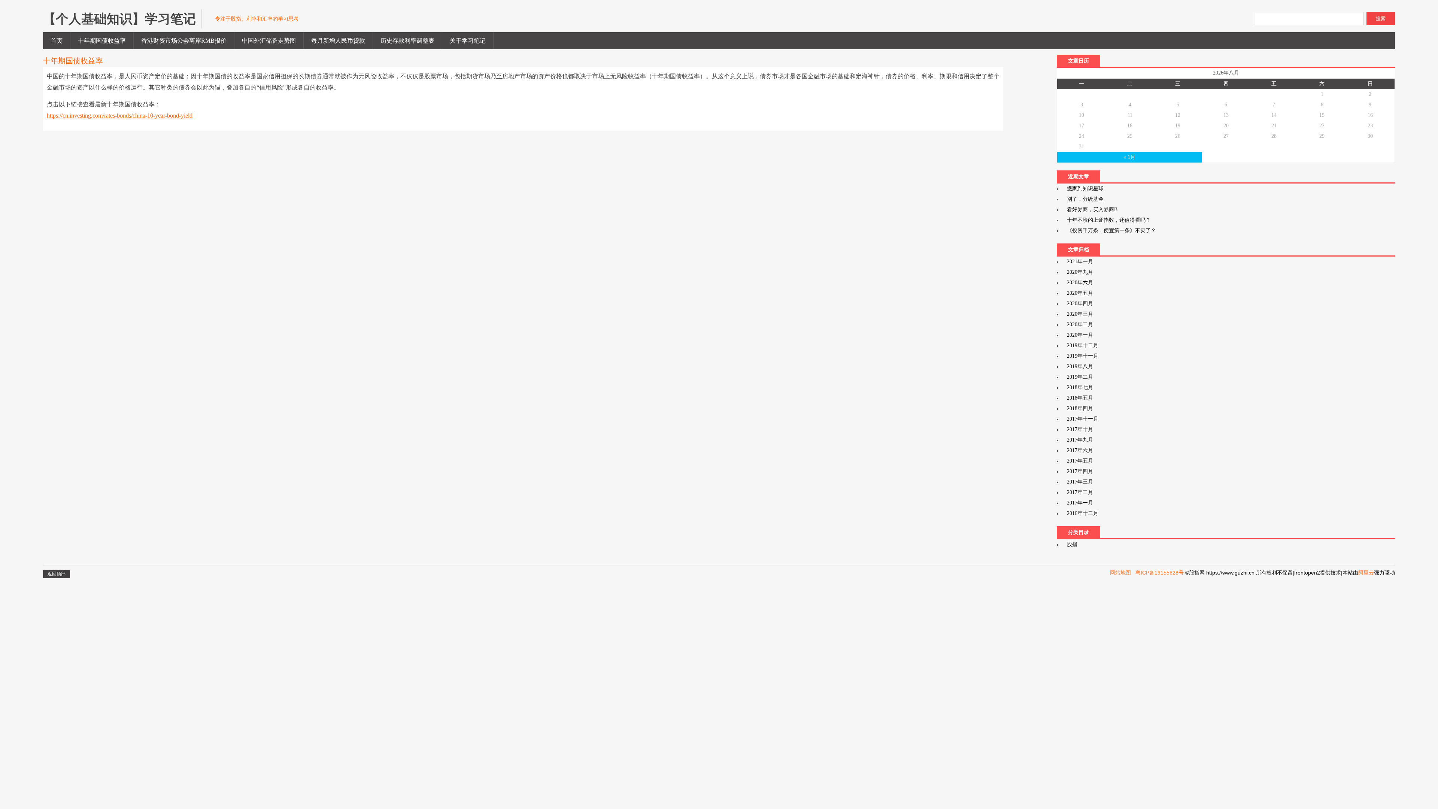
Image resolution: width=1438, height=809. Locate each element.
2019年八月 (1080, 366)
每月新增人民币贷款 (338, 40)
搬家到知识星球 (1085, 188)
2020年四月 (1080, 303)
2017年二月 (1080, 492)
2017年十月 (1080, 429)
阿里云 (1366, 573)
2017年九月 (1080, 440)
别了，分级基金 (1085, 199)
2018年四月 (1080, 408)
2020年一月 (1080, 335)
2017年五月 (1080, 461)
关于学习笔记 (468, 40)
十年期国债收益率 (102, 40)
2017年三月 (1080, 482)
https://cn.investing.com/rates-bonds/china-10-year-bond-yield (119, 115)
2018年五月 (1080, 398)
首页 (57, 40)
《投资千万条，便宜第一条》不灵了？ (1111, 230)
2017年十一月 (1082, 419)
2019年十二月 (1082, 345)
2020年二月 (1080, 324)
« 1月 (1129, 157)
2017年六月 (1080, 450)
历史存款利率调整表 (407, 40)
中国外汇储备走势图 (269, 40)
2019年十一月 (1082, 356)
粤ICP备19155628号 (1159, 573)
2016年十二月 (1082, 513)
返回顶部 (57, 573)
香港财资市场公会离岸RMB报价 (184, 40)
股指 (1072, 544)
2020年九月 (1080, 272)
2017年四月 (1080, 471)
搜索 (1381, 18)
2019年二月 (1080, 377)
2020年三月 (1080, 314)
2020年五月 (1080, 293)
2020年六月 (1080, 282)
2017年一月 (1080, 503)
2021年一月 (1080, 261)
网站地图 (1120, 573)
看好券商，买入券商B (1092, 209)
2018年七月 (1080, 387)
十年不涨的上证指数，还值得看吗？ (1109, 220)
